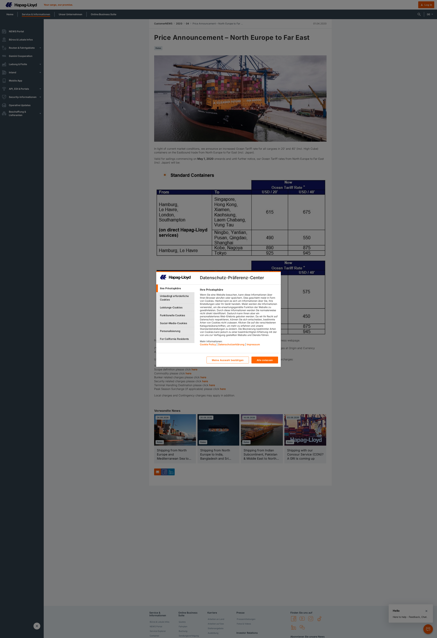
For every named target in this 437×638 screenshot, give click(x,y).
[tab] (175, 288)
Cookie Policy (208, 344)
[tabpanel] (239, 318)
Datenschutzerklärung (231, 344)
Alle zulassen (265, 360)
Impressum (253, 344)
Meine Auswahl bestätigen (228, 360)
